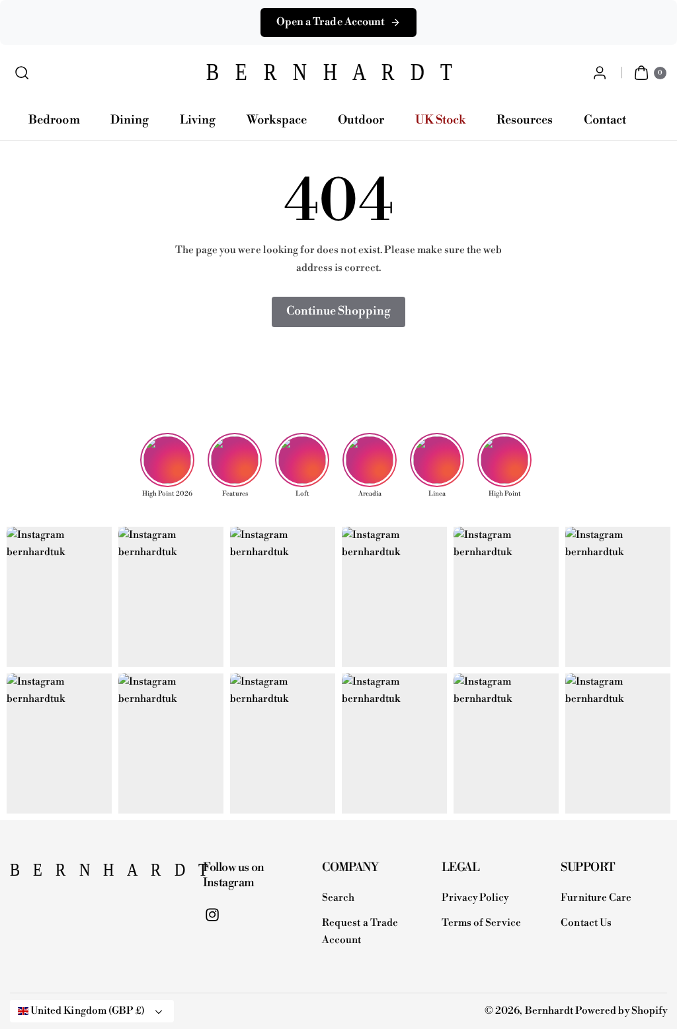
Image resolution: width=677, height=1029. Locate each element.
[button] (22, 73)
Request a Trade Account (360, 932)
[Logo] (76, 874)
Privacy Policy (475, 898)
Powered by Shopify (621, 1011)
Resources (525, 120)
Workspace (277, 120)
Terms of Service (482, 923)
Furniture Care (596, 898)
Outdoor (361, 120)
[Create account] (600, 73)
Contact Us (586, 923)
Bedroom (53, 120)
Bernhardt (549, 1011)
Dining (129, 120)
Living (198, 120)
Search (338, 898)
